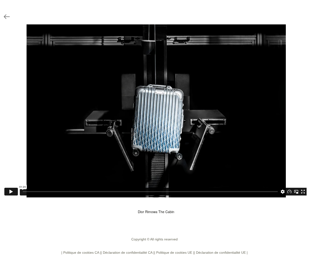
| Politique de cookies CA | (81, 252)
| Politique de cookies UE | (174, 252)
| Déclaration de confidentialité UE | (221, 252)
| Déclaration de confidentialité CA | (127, 252)
